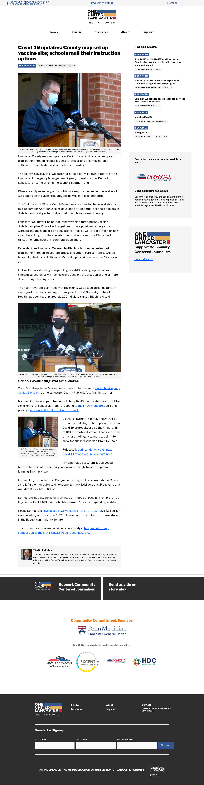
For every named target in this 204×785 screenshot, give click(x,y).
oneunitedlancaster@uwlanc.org (156, 708)
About (125, 32)
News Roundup (27, 66)
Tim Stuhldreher (49, 66)
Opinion (76, 32)
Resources (101, 32)
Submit (166, 745)
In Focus (75, 705)
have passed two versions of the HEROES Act (72, 510)
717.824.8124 (148, 711)
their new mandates (91, 405)
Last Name (81, 739)
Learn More (143, 259)
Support (148, 32)
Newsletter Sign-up (101, 3)
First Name (40, 739)
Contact (146, 705)
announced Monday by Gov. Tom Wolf (54, 410)
